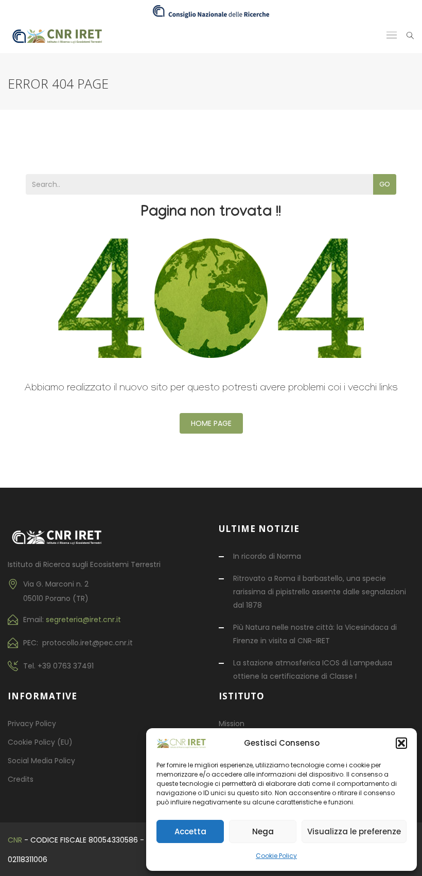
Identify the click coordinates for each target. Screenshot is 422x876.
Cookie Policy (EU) (40, 742)
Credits (20, 779)
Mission (231, 723)
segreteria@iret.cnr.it (83, 619)
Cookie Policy (276, 855)
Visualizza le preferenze (354, 831)
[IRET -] (61, 36)
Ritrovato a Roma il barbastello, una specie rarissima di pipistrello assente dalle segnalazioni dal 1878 (319, 591)
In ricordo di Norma (267, 556)
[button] (401, 743)
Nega (263, 831)
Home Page (211, 423)
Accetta (190, 831)
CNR (15, 840)
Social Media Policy (41, 760)
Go (384, 184)
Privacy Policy (32, 723)
